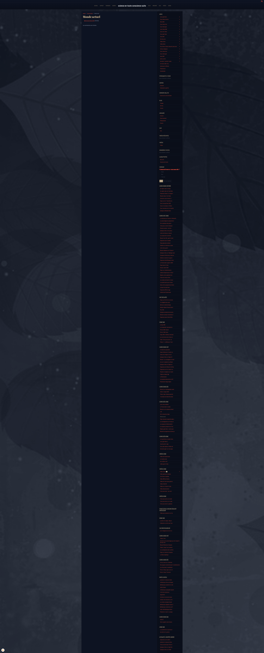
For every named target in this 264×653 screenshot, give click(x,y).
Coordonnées (162, 71)
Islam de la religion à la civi (166, 354)
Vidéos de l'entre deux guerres (166, 481)
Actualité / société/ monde (165, 61)
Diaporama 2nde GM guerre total (167, 260)
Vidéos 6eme (162, 44)
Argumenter (162, 594)
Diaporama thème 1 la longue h (166, 193)
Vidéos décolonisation (164, 489)
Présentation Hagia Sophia (165, 381)
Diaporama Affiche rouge (165, 290)
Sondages (108, 5)
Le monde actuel (163, 459)
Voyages (161, 103)
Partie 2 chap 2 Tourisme (165, 572)
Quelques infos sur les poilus (166, 230)
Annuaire (155, 5)
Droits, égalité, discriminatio (166, 622)
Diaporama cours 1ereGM (165, 240)
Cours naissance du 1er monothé (167, 208)
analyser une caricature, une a (166, 599)
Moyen (162, 172)
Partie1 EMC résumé (164, 329)
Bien (162, 174)
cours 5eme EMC (163, 29)
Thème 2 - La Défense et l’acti (166, 342)
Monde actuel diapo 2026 (89, 20)
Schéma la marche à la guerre (166, 258)
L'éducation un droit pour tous (166, 523)
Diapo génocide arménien (165, 243)
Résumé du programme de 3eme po (167, 431)
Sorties (161, 105)
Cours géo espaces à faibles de (166, 446)
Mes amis (162, 159)
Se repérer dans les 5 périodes (166, 191)
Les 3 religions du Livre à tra (166, 531)
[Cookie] (2, 650)
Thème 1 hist (163, 538)
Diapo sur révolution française (166, 552)
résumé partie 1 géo (164, 444)
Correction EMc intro (164, 63)
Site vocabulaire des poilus (165, 223)
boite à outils (163, 59)
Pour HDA (162, 310)
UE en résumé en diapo (165, 414)
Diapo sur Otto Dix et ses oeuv (166, 300)
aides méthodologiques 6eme (166, 609)
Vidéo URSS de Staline (164, 479)
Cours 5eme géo (163, 27)
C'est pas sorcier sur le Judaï (166, 501)
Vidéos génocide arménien (165, 474)
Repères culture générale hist (166, 275)
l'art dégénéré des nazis (165, 302)
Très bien (163, 177)
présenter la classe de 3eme (166, 580)
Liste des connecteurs (164, 592)
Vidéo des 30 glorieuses (165, 456)
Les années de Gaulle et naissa (166, 280)
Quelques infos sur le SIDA (165, 649)
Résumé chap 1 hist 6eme (165, 196)
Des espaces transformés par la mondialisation (170, 565)
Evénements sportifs (164, 88)
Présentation (162, 68)
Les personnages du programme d (167, 221)
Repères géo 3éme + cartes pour (167, 429)
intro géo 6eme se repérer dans (166, 439)
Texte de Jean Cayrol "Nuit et (166, 644)
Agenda (114, 5)
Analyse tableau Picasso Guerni (166, 307)
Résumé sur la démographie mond (167, 389)
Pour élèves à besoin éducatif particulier (168, 46)
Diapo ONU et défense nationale (166, 334)
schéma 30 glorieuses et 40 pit (166, 272)
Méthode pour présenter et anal (166, 585)
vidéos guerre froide (164, 464)
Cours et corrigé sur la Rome (166, 206)
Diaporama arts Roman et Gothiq (167, 367)
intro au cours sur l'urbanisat (166, 562)
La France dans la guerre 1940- (166, 262)
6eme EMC (162, 22)
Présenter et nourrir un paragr (166, 612)
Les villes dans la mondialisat (166, 567)
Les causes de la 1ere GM (165, 235)
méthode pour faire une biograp (166, 582)
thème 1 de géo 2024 (164, 392)
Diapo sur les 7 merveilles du (166, 201)
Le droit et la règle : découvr (166, 520)
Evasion (161, 123)
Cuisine (161, 108)
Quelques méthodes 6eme (165, 210)
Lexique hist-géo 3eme (165, 287)
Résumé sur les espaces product (167, 409)
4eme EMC (162, 56)
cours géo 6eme (163, 17)
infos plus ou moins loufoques (166, 226)
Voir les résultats (167, 181)
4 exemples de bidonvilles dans (166, 396)
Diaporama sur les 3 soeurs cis (166, 369)
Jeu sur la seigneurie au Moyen (166, 362)
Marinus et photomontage (165, 305)
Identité (161, 619)
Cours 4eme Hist (163, 51)
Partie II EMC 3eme (164, 332)
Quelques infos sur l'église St (166, 357)
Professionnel (163, 120)
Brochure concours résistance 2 (166, 314)
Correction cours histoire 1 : (166, 198)
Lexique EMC (162, 325)
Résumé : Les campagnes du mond (167, 359)
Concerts (162, 85)
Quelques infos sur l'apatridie (166, 647)
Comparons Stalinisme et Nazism (167, 255)
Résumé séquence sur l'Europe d (166, 250)
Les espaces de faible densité (166, 424)
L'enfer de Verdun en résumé (166, 233)
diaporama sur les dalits (165, 639)
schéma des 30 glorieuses (165, 292)
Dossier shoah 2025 (164, 267)
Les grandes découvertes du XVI (166, 379)
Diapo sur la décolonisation (165, 270)
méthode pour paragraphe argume (167, 590)
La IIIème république (164, 555)
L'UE (161, 411)
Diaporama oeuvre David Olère (166, 317)
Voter (161, 181)
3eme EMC (162, 36)
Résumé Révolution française (166, 545)
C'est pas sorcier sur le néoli (166, 499)
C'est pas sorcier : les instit (166, 491)
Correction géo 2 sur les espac (166, 449)
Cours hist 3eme (163, 31)
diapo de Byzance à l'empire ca (166, 352)
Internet (161, 116)
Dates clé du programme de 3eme (167, 285)
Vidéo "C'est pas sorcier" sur (166, 339)
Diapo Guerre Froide (164, 265)
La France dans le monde (165, 407)
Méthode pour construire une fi (166, 607)
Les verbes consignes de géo (166, 602)
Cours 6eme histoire (164, 19)
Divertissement (163, 118)
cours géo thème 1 (164, 441)
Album (169, 5)
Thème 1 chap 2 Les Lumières (166, 547)
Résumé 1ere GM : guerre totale (166, 238)
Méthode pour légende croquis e (166, 604)
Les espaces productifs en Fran (166, 426)
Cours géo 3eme (90, 13)
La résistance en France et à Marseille (168, 218)
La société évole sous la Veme (166, 282)
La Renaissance (163, 377)
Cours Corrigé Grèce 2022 (165, 203)
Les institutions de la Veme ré (166, 337)
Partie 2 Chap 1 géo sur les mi (166, 569)
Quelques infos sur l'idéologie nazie (167, 253)
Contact (102, 5)
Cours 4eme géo (163, 54)
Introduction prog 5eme (165, 349)
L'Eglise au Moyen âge (164, 374)
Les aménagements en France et (167, 421)
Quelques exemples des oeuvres (166, 312)
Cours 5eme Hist (163, 24)
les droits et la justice (164, 632)
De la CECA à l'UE (163, 461)
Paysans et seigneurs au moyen (166, 372)
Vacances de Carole (164, 162)
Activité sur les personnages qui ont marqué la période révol (169, 541)
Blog (149, 5)
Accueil (96, 5)
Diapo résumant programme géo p (167, 419)
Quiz (160, 5)
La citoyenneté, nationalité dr (166, 327)
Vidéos (164, 5)
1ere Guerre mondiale (164, 476)
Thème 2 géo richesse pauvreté (166, 394)
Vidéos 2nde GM (163, 484)
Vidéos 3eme (162, 41)
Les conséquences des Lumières (166, 550)
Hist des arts (163, 39)
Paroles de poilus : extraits (165, 228)
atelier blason (163, 587)
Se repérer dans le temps (165, 188)
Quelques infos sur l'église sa (166, 364)
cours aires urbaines (164, 404)
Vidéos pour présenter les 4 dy (166, 513)
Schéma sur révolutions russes (166, 245)
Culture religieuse (163, 49)
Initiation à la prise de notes (166, 597)
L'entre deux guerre (164, 248)
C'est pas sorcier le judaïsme (166, 504)
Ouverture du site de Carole (165, 95)
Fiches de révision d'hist (165, 277)
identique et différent (164, 66)
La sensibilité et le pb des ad (166, 629)
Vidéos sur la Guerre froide (165, 486)
